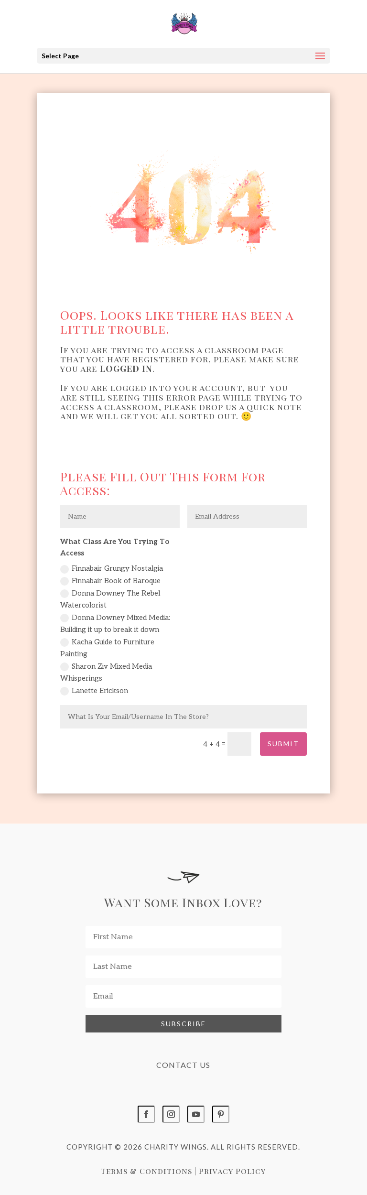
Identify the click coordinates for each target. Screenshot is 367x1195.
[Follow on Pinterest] (220, 1114)
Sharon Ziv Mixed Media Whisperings (106, 672)
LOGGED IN (126, 368)
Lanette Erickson (100, 690)
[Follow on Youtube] (196, 1114)
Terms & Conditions (146, 1171)
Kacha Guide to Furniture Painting (107, 648)
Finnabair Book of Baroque (116, 580)
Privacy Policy (232, 1171)
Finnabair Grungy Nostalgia (117, 568)
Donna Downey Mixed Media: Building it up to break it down (115, 623)
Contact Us (183, 1064)
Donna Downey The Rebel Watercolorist (110, 599)
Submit (283, 743)
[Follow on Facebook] (146, 1114)
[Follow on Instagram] (171, 1114)
